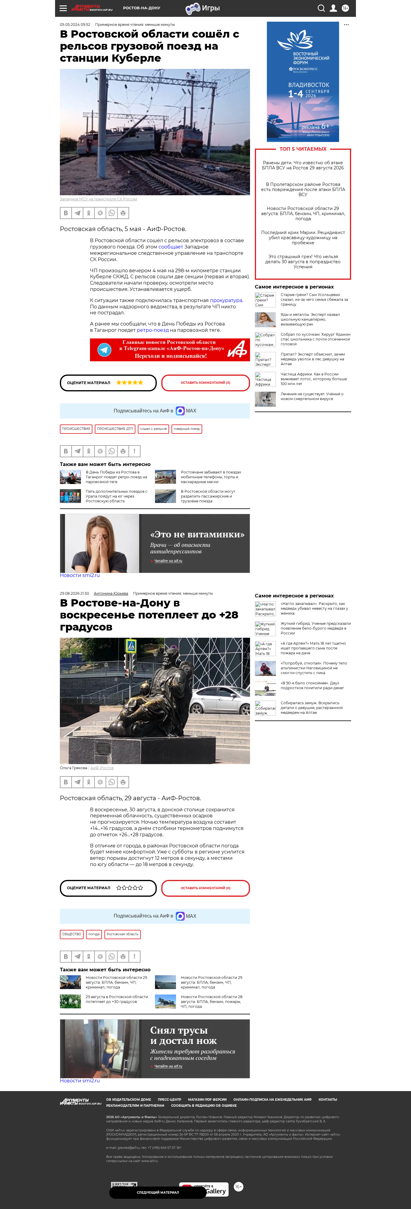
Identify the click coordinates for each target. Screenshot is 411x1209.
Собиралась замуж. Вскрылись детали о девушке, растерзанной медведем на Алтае (312, 708)
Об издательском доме (128, 1100)
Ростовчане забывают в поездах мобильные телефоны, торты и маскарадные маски (211, 477)
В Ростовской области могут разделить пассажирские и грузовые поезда (208, 496)
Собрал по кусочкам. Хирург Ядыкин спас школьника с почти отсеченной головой (316, 339)
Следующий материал (158, 1193)
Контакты (328, 1100)
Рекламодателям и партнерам (135, 1106)
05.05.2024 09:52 (75, 24)
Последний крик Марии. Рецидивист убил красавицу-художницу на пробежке (303, 237)
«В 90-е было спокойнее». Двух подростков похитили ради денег (312, 685)
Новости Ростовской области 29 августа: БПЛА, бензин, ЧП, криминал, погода (303, 213)
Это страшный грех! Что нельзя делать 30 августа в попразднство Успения (303, 262)
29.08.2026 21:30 (74, 593)
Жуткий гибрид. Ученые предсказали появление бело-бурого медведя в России (316, 628)
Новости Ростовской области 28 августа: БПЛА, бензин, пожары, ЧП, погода (212, 1002)
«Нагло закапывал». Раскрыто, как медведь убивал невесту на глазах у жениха (314, 608)
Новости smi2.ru (80, 575)
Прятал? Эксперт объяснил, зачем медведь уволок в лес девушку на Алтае (313, 359)
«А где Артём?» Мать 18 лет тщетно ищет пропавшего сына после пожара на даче (313, 648)
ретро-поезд (153, 330)
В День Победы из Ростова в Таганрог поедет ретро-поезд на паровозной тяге (116, 477)
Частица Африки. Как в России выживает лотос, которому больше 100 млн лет (314, 379)
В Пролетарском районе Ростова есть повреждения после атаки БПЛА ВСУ (303, 189)
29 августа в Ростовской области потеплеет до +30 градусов (117, 999)
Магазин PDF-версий (207, 1100)
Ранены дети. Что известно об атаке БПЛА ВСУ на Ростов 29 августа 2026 (303, 165)
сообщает (171, 247)
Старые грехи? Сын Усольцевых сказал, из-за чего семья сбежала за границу (314, 299)
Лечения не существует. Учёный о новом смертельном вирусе (312, 396)
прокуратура (226, 300)
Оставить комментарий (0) (205, 383)
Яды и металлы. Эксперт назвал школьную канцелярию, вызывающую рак (310, 319)
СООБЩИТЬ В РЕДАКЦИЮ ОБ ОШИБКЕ (204, 1106)
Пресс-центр (169, 1100)
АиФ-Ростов (102, 768)
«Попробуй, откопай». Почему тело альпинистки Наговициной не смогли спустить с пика (314, 668)
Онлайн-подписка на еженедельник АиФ (272, 1100)
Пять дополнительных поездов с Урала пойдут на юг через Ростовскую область (116, 496)
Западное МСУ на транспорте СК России (98, 199)
